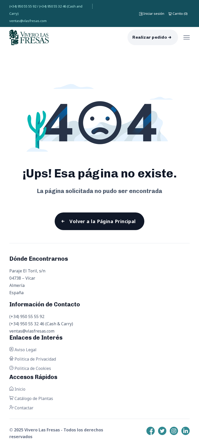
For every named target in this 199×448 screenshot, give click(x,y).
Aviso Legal (25, 350)
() (180, 13)
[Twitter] (162, 431)
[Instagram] (174, 431)
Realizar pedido (149, 37)
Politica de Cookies (32, 368)
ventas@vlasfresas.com (28, 20)
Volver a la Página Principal (102, 221)
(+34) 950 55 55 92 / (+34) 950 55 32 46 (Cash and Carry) (45, 10)
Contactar (23, 408)
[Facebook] (150, 431)
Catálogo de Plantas (33, 398)
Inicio (19, 389)
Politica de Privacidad (34, 359)
